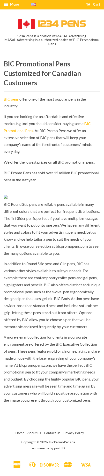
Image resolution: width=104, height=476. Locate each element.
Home (19, 433)
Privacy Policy (73, 433)
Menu (14, 4)
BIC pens (11, 99)
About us (34, 433)
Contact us (52, 433)
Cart (96, 4)
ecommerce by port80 (48, 448)
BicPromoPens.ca (62, 442)
